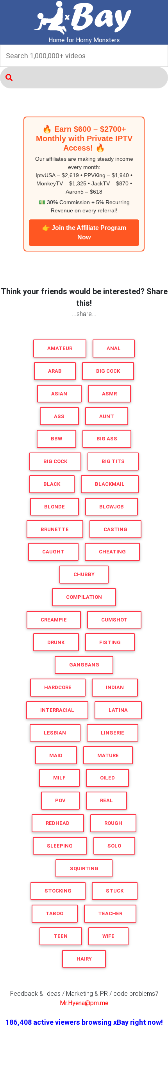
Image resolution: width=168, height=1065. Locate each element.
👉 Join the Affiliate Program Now (84, 232)
